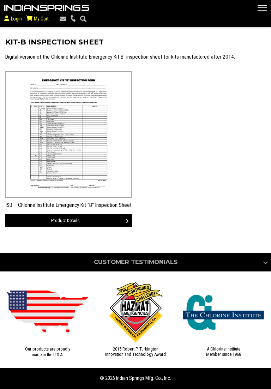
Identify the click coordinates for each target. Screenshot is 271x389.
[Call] (73, 19)
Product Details (65, 220)
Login (16, 19)
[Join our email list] (63, 19)
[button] (262, 7)
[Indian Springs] (46, 8)
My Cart (41, 19)
